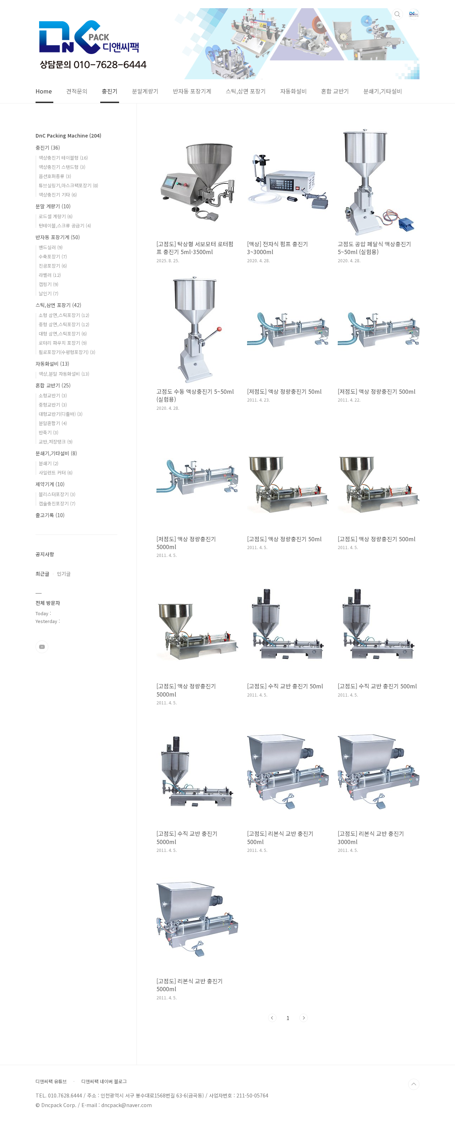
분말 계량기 (53, 206)
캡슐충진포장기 (57, 503)
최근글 (42, 573)
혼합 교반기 (335, 91)
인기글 (64, 573)
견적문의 (76, 91)
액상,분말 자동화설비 (64, 373)
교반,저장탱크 (56, 441)
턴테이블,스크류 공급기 (65, 225)
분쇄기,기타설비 (382, 91)
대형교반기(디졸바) (60, 413)
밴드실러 (51, 247)
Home (44, 91)
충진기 (110, 91)
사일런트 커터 (56, 472)
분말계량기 (145, 91)
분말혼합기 (53, 423)
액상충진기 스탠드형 (62, 166)
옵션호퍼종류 (55, 176)
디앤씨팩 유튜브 (51, 1081)
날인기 (48, 293)
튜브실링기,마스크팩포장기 (68, 185)
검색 (397, 14)
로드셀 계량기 (56, 216)
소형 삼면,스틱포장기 (64, 315)
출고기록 (50, 515)
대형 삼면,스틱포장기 (63, 333)
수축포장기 (53, 256)
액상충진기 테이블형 (63, 157)
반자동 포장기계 (192, 91)
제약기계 (50, 484)
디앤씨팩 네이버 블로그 (104, 1081)
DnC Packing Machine (68, 135)
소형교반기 (53, 395)
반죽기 (48, 432)
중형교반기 (53, 404)
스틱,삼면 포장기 (246, 91)
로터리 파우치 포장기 (63, 342)
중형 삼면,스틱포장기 (64, 324)
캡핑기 (48, 284)
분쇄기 (48, 463)
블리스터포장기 (57, 494)
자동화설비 (293, 91)
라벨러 (50, 275)
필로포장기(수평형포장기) (67, 352)
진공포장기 (53, 265)
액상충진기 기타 (58, 194)
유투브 (42, 646)
